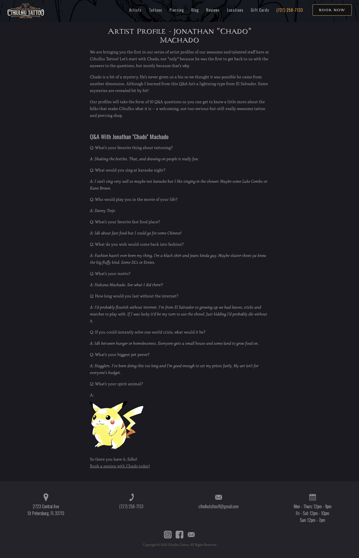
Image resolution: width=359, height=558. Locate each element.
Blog (195, 10)
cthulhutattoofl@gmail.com (219, 506)
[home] (25, 11)
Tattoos (155, 10)
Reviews (213, 10)
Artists (135, 10)
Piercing (176, 10)
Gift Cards (260, 10)
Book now (332, 10)
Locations (235, 10)
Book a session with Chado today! (120, 466)
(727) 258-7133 (289, 10)
